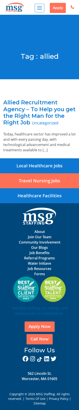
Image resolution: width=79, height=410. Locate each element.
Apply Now (40, 326)
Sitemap (40, 403)
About (39, 231)
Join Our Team (39, 237)
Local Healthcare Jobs (39, 166)
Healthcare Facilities (40, 196)
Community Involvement (39, 242)
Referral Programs (39, 258)
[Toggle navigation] (39, 8)
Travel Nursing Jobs (39, 181)
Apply (58, 8)
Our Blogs (39, 247)
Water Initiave (39, 263)
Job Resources (39, 268)
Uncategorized (45, 123)
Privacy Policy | (60, 399)
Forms (39, 273)
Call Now (40, 339)
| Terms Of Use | (35, 399)
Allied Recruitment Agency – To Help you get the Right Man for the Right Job (39, 112)
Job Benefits (39, 252)
